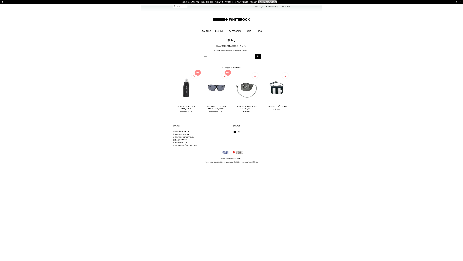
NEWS (259, 31)
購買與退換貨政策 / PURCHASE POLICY (185, 145)
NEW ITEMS (206, 31)
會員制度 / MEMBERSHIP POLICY (183, 137)
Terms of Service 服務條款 (214, 162)
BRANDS (219, 31)
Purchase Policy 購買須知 (249, 162)
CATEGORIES (235, 31)
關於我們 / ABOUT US (180, 140)
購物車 (287, 6)
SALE (249, 31)
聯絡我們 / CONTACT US (181, 131)
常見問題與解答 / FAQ (180, 143)
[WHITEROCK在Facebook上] (234, 132)
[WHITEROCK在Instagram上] (239, 132)
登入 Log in (259, 6)
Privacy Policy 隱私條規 (232, 162)
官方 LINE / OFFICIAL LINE (181, 134)
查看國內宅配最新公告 (267, 2)
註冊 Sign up (273, 6)
